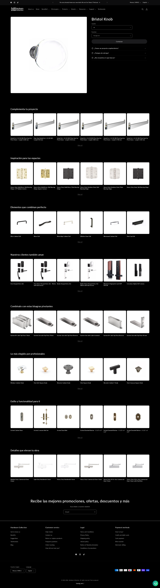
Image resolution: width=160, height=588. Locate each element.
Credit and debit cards (122, 535)
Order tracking (49, 545)
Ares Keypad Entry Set (17, 284)
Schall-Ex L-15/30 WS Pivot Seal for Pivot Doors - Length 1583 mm (137, 139)
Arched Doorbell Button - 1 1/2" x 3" (91, 430)
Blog (12, 545)
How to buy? (119, 532)
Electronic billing (120, 545)
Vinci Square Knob (85, 383)
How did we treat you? (52, 548)
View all (80, 145)
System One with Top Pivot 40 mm (137, 335)
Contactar (119, 41)
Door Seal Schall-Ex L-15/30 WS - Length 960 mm (44, 139)
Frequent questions (51, 541)
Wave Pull (37, 236)
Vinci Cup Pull (131, 236)
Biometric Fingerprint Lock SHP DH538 (113, 284)
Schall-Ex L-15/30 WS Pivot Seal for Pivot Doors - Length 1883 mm (91, 139)
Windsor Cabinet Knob (17, 383)
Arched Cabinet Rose (17, 430)
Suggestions (14, 538)
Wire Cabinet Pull (16, 236)
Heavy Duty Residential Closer (66, 479)
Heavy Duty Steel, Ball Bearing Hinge (138, 187)
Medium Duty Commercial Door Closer (20, 480)
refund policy (84, 541)
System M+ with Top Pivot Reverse (114, 335)
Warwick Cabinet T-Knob (111, 383)
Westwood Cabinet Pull (110, 236)
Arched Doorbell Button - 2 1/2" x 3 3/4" (137, 431)
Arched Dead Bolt (62, 430)
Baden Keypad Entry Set (64, 284)
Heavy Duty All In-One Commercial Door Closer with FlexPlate (137, 480)
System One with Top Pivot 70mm (44, 335)
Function (94, 32)
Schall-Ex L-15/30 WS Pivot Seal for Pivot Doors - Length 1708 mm (114, 139)
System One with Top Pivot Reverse (67, 335)
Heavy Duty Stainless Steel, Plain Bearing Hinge (113, 188)
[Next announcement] (107, 2)
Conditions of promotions (88, 548)
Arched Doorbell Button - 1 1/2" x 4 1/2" (114, 431)
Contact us (48, 535)
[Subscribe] (94, 512)
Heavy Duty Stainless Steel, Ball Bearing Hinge (89, 188)
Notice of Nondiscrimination (89, 545)
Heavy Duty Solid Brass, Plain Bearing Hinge (68, 188)
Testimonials (14, 541)
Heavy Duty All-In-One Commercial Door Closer (114, 480)
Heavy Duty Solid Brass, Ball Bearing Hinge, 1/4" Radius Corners (21, 188)
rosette (94, 23)
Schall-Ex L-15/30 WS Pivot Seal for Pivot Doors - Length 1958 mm (67, 139)
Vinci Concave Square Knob (135, 383)
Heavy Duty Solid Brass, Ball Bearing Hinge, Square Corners (44, 188)
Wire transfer (119, 541)
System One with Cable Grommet (90, 335)
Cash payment (119, 538)
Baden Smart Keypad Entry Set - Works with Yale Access (89, 284)
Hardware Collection (74, 580)
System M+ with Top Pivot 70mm (20, 335)
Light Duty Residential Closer (42, 479)
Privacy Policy (84, 535)
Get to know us (15, 532)
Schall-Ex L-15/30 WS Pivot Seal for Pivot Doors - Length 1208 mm (21, 139)
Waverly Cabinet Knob (63, 383)
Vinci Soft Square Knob (40, 383)
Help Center (49, 532)
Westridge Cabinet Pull (63, 236)
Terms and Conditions (87, 532)
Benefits (13, 535)
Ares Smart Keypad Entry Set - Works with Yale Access (45, 284)
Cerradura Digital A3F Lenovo (135, 284)
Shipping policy (85, 538)
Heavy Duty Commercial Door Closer (91, 479)
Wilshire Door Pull (85, 236)
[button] (45, 9)
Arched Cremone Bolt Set (41, 430)
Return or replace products (53, 538)
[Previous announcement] (53, 2)
